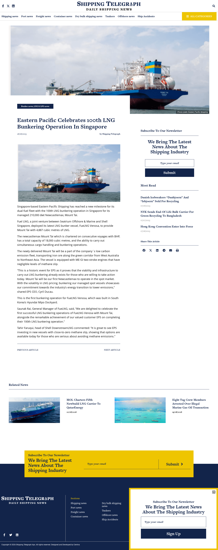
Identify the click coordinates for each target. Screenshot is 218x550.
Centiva (77, 545)
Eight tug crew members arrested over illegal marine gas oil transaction (190, 404)
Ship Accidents (146, 16)
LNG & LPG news (41, 106)
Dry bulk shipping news (88, 16)
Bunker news (27, 106)
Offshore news (126, 16)
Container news (63, 16)
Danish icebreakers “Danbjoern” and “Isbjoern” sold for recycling (165, 199)
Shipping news (9, 16)
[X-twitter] (8, 6)
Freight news (43, 16)
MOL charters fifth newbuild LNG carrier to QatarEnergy (84, 404)
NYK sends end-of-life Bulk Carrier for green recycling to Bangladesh (167, 214)
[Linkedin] (13, 6)
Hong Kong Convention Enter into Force (167, 226)
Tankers (110, 16)
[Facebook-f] (2, 6)
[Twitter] (10, 535)
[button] (214, 6)
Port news (27, 16)
